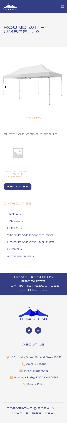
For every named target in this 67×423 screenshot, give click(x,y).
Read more (17, 187)
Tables (13, 221)
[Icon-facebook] (29, 330)
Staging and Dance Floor (30, 235)
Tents (12, 214)
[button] (62, 7)
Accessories (19, 256)
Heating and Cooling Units (30, 242)
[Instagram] (38, 330)
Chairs (13, 228)
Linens (13, 249)
